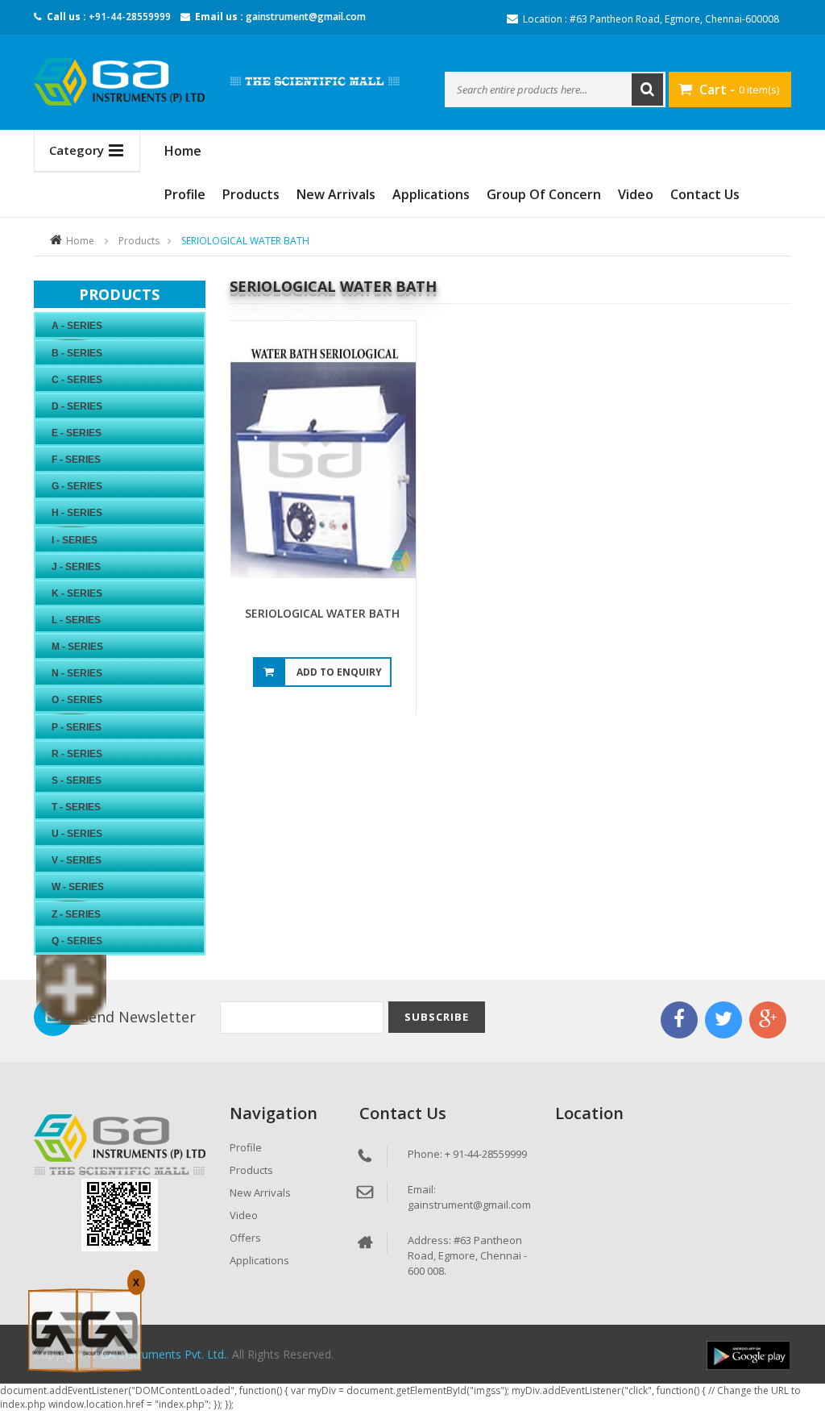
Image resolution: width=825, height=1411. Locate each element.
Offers (245, 1237)
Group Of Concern (544, 194)
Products (251, 194)
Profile (184, 194)
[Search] (647, 89)
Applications (431, 194)
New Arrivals (335, 194)
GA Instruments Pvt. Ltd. (163, 1354)
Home (80, 241)
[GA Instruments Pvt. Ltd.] (119, 82)
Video (635, 194)
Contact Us (705, 194)
